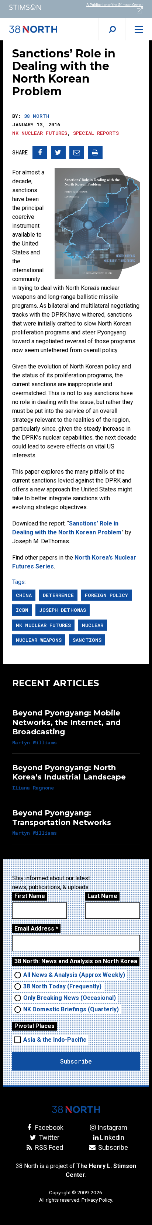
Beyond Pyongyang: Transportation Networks (61, 817)
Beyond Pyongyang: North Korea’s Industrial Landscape (69, 772)
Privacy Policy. (97, 1200)
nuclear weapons (39, 640)
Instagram (112, 1127)
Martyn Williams (34, 742)
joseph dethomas (62, 610)
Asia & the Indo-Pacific (54, 1039)
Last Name (102, 895)
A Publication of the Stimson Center (114, 5)
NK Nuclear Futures (39, 133)
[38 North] (76, 1109)
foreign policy (106, 595)
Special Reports (96, 133)
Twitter (48, 1137)
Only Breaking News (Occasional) (69, 997)
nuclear (92, 625)
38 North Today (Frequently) (62, 986)
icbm (22, 610)
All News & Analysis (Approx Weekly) (74, 974)
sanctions (87, 640)
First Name (29, 895)
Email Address (36, 928)
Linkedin (112, 1137)
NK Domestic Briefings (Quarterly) (71, 1009)
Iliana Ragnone (33, 787)
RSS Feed (48, 1147)
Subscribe (112, 1147)
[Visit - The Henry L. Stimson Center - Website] (38, 7)
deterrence (58, 595)
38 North (36, 116)
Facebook (48, 1127)
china (24, 595)
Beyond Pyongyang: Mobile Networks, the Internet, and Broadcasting (66, 722)
